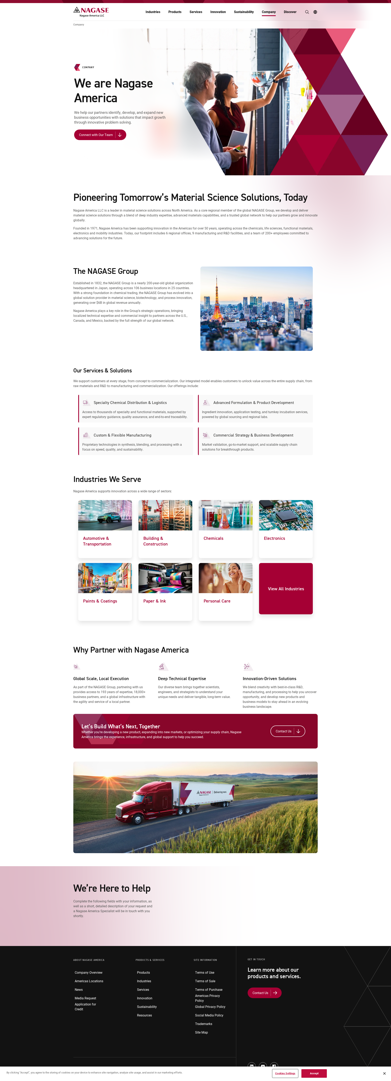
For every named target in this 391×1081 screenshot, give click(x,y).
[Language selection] (315, 12)
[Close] (384, 1073)
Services (196, 12)
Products (174, 12)
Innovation (218, 12)
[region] (195, 1074)
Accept (314, 1073)
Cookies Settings (285, 1073)
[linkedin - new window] (252, 1066)
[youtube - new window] (263, 1066)
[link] (105, 529)
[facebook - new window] (274, 1066)
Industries (153, 12)
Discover (290, 12)
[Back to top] (387, 1058)
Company (269, 12)
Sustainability (244, 12)
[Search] (307, 12)
